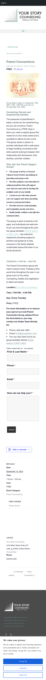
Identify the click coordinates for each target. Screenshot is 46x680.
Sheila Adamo (14, 505)
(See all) (19, 69)
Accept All (23, 661)
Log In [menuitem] (3, 3)
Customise (23, 668)
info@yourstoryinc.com (26, 333)
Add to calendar (20, 449)
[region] (23, 658)
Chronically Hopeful (16, 573)
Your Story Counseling (26, 287)
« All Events (12, 46)
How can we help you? (20, 393)
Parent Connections (14, 494)
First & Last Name (17, 351)
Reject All (23, 675)
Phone (11, 365)
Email (11, 379)
